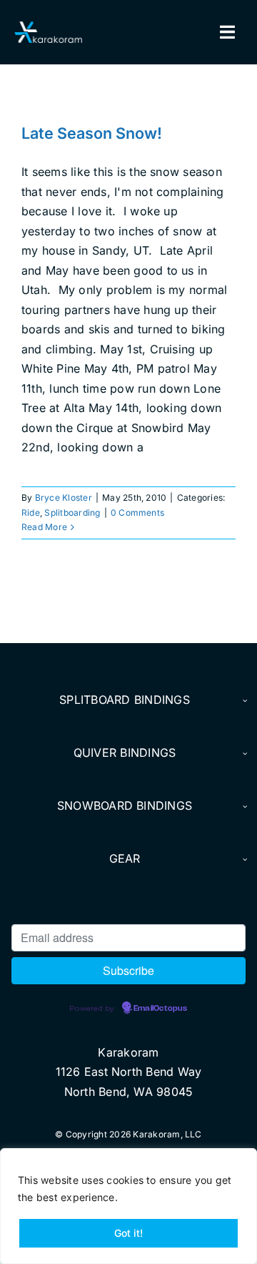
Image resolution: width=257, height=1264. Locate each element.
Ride (30, 512)
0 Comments (137, 512)
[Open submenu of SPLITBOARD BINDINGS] (243, 700)
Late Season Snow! (91, 133)
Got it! (128, 1233)
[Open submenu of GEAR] (243, 859)
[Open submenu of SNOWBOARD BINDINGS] (243, 806)
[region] (128, 1206)
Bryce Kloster (63, 497)
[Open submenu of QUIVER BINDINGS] (243, 753)
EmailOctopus (160, 1008)
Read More (44, 526)
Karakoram (128, 1052)
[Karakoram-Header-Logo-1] (48, 27)
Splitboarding (72, 512)
